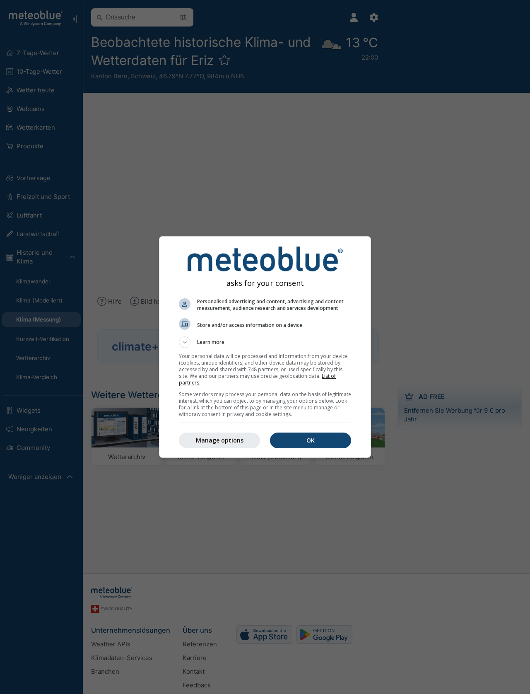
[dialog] (265, 347)
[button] (265, 342)
